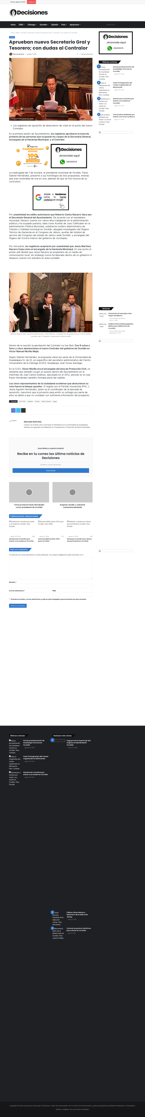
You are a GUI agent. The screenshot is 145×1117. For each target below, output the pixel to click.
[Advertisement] (94, 11)
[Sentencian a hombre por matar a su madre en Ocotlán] (22, 527)
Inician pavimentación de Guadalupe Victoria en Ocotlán (123, 69)
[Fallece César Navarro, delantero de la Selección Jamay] (58, 918)
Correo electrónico (17, 591)
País (63, 25)
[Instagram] (103, 24)
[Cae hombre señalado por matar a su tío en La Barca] (105, 119)
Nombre (13, 582)
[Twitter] (95, 24)
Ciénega (31, 25)
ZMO (21, 25)
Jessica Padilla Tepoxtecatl (117, 318)
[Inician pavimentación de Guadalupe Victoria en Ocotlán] (105, 73)
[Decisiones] (29, 13)
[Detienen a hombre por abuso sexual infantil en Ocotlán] (80, 527)
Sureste (43, 25)
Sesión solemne (46, 401)
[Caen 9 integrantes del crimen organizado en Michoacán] (105, 89)
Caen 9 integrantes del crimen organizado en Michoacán (122, 85)
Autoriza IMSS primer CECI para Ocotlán (49, 540)
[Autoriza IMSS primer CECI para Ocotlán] (51, 527)
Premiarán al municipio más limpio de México (120, 314)
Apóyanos (74, 25)
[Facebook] (91, 24)
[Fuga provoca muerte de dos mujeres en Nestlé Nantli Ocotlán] (58, 825)
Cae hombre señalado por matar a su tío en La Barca (124, 115)
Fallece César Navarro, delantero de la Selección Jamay (77, 914)
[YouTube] (99, 24)
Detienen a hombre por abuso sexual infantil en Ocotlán (79, 540)
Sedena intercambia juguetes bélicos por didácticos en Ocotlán (120, 326)
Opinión (54, 25)
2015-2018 (22, 401)
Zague (55, 401)
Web (54, 591)
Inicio (13, 25)
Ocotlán (24, 33)
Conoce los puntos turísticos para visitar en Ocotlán (79, 929)
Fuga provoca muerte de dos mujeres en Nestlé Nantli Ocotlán (79, 742)
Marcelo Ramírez (18, 54)
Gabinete (30, 401)
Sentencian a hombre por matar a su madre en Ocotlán (21, 540)
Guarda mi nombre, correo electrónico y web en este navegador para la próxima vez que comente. (48, 599)
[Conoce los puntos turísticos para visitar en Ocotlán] (58, 1012)
